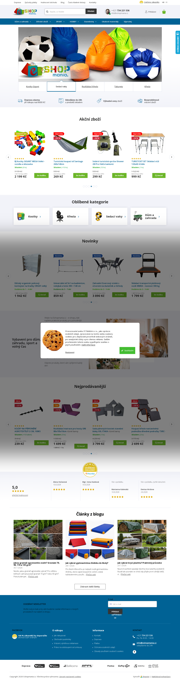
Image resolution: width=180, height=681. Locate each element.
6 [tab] (96, 186)
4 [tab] (91, 186)
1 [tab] (84, 186)
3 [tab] (89, 186)
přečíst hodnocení (20, 495)
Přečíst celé (33, 576)
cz (163, 2)
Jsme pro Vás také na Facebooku (134, 652)
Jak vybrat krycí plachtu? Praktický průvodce (140, 563)
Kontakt (97, 635)
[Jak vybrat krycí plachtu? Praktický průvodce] (142, 539)
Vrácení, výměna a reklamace (66, 643)
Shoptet (146, 676)
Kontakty (92, 2)
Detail (43, 179)
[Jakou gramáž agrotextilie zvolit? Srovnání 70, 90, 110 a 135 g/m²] (38, 539)
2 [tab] (86, 186)
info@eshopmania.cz (146, 642)
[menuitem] (23, 21)
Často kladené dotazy (76, 2)
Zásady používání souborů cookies (108, 651)
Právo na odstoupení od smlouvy (68, 647)
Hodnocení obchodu (49, 2)
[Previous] (8, 157)
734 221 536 (145, 635)
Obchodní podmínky (62, 639)
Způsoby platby (31, 2)
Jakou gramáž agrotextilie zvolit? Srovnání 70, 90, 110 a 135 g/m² (37, 564)
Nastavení (69, 352)
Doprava (17, 2)
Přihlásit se (115, 612)
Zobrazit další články (90, 586)
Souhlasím (128, 350)
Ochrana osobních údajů (104, 647)
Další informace (88, 345)
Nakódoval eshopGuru (161, 676)
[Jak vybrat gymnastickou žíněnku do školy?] (90, 539)
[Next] (171, 157)
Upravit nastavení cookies (70, 676)
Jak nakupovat (60, 635)
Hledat (90, 11)
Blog (62, 2)
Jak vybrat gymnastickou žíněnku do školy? (87, 563)
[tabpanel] (31, 156)
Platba (96, 643)
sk (166, 2)
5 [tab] (94, 186)
